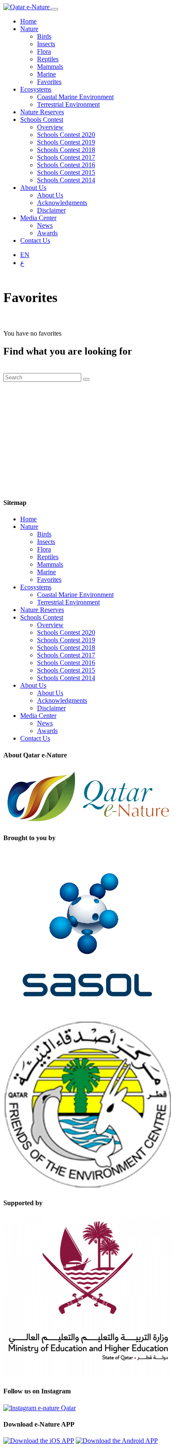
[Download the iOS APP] (38, 1440)
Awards (47, 233)
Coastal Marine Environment (75, 96)
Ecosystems (35, 89)
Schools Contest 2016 (66, 164)
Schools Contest (41, 119)
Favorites (49, 81)
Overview (50, 127)
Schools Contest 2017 (66, 157)
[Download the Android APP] (117, 1440)
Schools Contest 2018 (66, 149)
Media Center (38, 217)
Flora (44, 51)
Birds (44, 36)
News (45, 225)
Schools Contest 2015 (66, 172)
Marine (46, 74)
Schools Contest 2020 (66, 134)
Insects (46, 43)
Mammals (50, 66)
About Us (33, 187)
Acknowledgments (62, 202)
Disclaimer (51, 210)
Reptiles (48, 59)
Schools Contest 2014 (66, 180)
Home (28, 21)
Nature (29, 28)
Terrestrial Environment (68, 104)
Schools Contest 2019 (66, 142)
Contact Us (35, 240)
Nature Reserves (42, 112)
